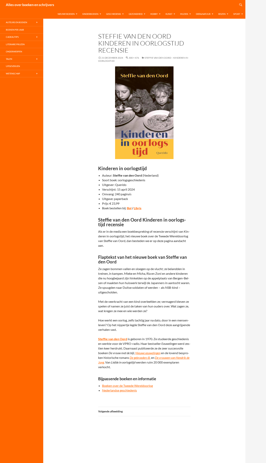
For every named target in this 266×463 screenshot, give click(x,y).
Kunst (169, 14)
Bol (129, 208)
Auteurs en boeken (16, 22)
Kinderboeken (90, 14)
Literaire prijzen (15, 44)
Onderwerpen (14, 51)
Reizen (221, 14)
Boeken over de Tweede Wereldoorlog (127, 385)
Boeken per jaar (15, 29)
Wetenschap (13, 73)
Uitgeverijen (13, 66)
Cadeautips (12, 37)
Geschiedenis (113, 14)
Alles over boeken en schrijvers (30, 5)
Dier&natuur (203, 14)
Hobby (154, 14)
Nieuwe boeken (66, 14)
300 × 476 (134, 57)
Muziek (184, 14)
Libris (137, 208)
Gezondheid (136, 14)
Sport (236, 14)
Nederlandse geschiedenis (119, 390)
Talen (9, 59)
